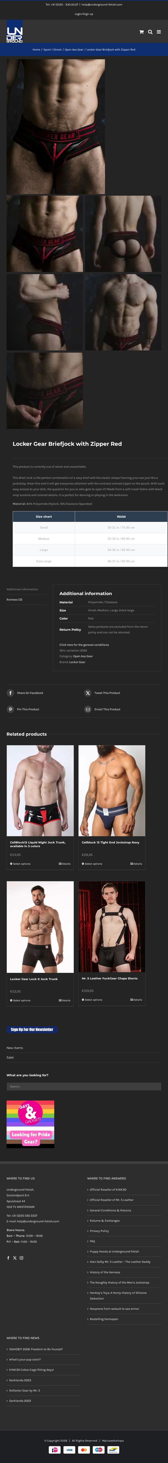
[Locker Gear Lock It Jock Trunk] (40, 927)
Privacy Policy (99, 1231)
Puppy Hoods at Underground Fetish (114, 1251)
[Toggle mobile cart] (141, 32)
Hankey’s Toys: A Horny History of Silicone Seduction (118, 1295)
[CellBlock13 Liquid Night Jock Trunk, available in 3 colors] (40, 790)
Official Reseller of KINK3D (108, 1189)
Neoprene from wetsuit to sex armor (114, 1309)
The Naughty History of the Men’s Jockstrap (119, 1282)
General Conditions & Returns (110, 1210)
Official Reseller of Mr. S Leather (111, 1200)
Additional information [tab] (22, 589)
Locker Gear (77, 662)
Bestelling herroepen (104, 1319)
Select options (21, 863)
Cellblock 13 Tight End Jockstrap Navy (110, 842)
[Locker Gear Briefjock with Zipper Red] (84, 126)
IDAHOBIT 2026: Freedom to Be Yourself (36, 1349)
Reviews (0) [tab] (14, 599)
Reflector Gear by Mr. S (24, 1390)
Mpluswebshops (113, 1440)
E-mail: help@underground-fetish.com (33, 1221)
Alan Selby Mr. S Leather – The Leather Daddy (120, 1262)
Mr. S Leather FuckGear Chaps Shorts (110, 978)
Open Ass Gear (83, 656)
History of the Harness (105, 1272)
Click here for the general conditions (84, 645)
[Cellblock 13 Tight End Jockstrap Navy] (112, 790)
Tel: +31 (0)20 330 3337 (22, 1215)
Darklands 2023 (20, 1380)
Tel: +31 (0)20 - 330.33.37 (62, 4)
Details (66, 863)
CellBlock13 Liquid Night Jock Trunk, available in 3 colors (37, 844)
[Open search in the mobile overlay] (150, 32)
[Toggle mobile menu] (159, 32)
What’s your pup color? (25, 1359)
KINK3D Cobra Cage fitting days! (31, 1370)
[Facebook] (8, 1258)
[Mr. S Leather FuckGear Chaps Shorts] (112, 926)
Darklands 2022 (20, 1401)
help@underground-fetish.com (102, 4)
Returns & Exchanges (105, 1221)
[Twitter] (15, 1258)
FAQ (92, 1241)
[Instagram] (21, 1258)
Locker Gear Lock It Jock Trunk (34, 979)
